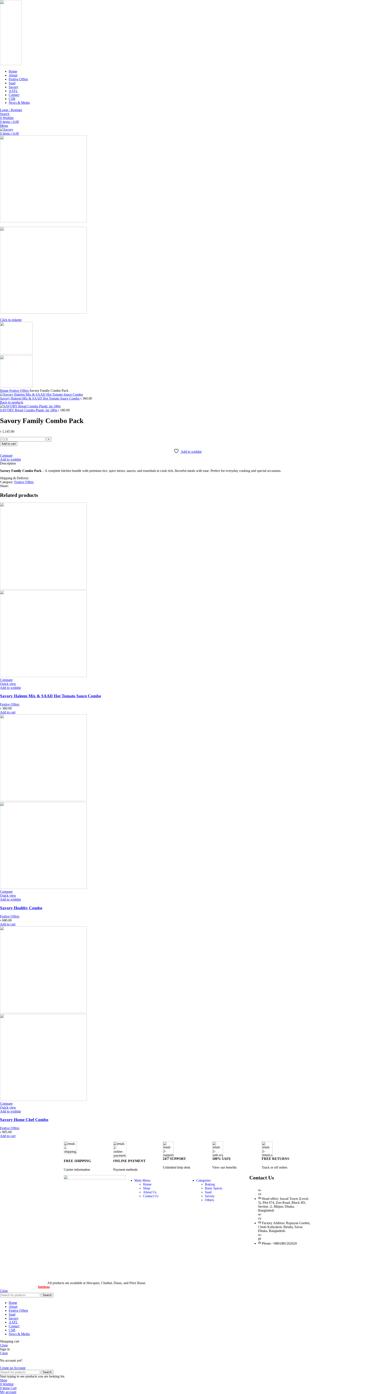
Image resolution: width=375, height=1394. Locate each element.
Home (4, 390)
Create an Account (12, 1368)
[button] (7, 712)
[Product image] (43, 676)
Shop (146, 1188)
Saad (208, 1192)
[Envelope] (301, 1258)
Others (209, 1200)
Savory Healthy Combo (21, 908)
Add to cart (9, 443)
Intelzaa (44, 1287)
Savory (210, 1196)
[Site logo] (11, 64)
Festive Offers (19, 390)
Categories (203, 1180)
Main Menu (142, 1180)
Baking (210, 1184)
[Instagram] (266, 1274)
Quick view (8, 684)
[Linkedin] (254, 1274)
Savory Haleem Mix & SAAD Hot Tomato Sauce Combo (40, 398)
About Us (149, 1192)
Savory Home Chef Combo (24, 1119)
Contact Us (150, 1196)
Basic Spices (213, 1188)
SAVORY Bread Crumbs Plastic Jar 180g (29, 410)
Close (4, 1291)
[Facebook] (254, 1258)
